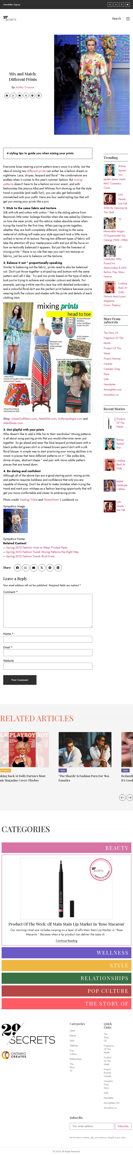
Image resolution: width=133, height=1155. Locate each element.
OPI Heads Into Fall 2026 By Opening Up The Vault (121, 506)
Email (8, 647)
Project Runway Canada (112, 361)
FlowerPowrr (51, 500)
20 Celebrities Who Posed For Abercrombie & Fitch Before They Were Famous (115, 261)
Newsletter (110, 384)
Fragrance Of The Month (113, 340)
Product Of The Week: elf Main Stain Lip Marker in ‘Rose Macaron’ (122, 423)
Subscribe (123, 1126)
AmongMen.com (113, 389)
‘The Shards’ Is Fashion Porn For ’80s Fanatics (84, 778)
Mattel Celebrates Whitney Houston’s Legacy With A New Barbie (121, 485)
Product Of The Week (112, 350)
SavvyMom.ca (111, 395)
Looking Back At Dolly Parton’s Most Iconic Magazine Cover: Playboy (122, 464)
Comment (10, 592)
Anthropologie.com (70, 419)
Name (8, 633)
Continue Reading (66, 941)
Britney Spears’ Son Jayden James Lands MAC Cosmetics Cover (122, 444)
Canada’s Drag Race (112, 371)
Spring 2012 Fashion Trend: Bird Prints (30, 556)
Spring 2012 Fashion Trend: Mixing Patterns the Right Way (42, 552)
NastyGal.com (47, 419)
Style (62, 770)
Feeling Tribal (28, 500)
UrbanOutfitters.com (24, 419)
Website (8, 660)
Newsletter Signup (11, 4)
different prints (36, 171)
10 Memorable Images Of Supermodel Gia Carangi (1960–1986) (116, 229)
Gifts (106, 379)
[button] (7, 95)
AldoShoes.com (13, 423)
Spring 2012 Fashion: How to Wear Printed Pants (36, 548)
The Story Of (111, 333)
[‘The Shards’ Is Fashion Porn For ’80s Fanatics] (85, 749)
